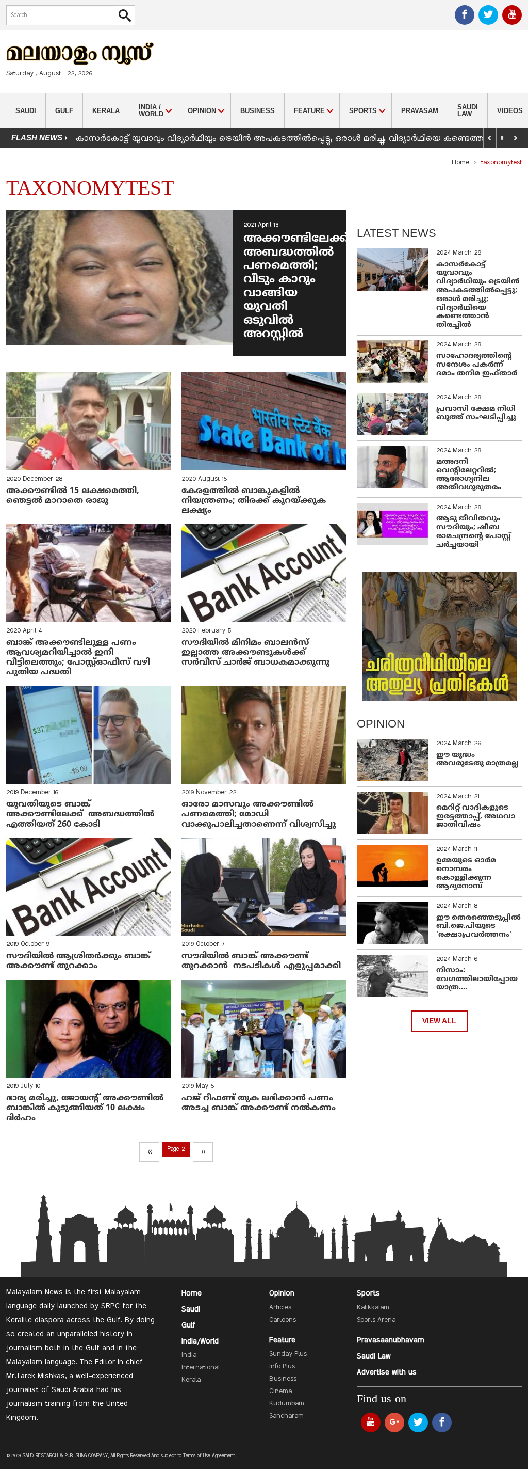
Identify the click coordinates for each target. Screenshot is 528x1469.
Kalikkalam (373, 1308)
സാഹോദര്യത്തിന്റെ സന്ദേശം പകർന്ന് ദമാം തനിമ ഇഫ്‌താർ (477, 365)
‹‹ (149, 1152)
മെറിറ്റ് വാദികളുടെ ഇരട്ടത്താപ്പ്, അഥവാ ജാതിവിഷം (475, 816)
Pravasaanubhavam (390, 1340)
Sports (368, 1293)
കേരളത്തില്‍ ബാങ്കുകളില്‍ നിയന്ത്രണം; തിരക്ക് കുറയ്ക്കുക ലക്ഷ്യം (254, 501)
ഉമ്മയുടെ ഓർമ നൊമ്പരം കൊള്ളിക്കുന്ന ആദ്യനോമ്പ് (466, 873)
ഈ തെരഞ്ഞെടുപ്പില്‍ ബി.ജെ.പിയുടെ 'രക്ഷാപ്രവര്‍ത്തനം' (478, 926)
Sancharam (286, 1416)
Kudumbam (286, 1404)
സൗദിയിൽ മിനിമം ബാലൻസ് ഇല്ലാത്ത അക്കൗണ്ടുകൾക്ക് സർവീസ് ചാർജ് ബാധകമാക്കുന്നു (255, 653)
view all (439, 1021)
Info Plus (282, 1367)
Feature (282, 1340)
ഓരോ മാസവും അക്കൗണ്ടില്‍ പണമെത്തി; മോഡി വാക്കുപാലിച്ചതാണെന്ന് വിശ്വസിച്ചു (259, 814)
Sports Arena (376, 1320)
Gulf (64, 111)
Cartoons (282, 1320)
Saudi (25, 111)
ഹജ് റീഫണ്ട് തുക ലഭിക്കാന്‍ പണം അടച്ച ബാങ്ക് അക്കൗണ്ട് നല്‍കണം (259, 1103)
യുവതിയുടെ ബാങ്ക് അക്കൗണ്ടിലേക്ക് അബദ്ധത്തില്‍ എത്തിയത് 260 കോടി (80, 814)
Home (460, 163)
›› (203, 1152)
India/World (200, 1341)
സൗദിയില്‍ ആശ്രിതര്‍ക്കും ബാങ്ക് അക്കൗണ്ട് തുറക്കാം (78, 961)
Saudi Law (467, 110)
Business (257, 111)
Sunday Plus (288, 1354)
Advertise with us (387, 1372)
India (189, 1355)
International (201, 1368)
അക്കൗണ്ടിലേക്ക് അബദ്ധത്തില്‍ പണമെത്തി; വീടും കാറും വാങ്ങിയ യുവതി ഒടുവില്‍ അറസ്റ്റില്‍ (296, 286)
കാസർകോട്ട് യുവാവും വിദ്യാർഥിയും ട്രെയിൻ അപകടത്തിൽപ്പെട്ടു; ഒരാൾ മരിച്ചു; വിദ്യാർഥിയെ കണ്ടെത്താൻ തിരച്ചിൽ (478, 295)
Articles (280, 1308)
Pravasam (419, 111)
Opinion (281, 1293)
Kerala (106, 111)
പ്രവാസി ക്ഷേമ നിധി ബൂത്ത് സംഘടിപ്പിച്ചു (476, 413)
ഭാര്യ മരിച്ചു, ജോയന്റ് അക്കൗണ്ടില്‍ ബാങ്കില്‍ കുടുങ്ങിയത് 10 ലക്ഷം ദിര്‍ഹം (84, 1108)
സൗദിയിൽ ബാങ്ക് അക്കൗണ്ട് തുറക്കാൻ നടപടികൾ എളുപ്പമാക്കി (261, 961)
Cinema (280, 1391)
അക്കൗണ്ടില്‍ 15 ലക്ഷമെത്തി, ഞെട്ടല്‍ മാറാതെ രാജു (72, 496)
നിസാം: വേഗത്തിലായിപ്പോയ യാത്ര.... (477, 979)
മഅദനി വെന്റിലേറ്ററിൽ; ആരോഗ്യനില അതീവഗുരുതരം (468, 474)
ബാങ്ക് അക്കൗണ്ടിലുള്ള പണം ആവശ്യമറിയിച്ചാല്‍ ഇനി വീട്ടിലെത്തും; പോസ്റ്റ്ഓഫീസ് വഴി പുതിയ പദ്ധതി (78, 658)
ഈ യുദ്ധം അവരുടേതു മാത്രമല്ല (477, 759)
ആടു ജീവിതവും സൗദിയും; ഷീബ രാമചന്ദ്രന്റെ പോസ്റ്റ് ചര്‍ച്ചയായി (473, 531)
